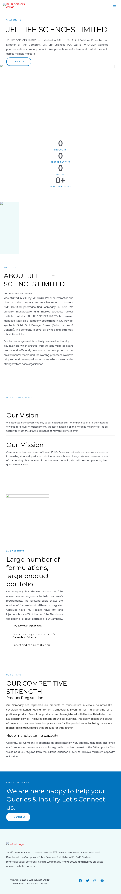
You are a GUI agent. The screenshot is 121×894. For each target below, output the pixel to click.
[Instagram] (94, 880)
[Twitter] (87, 880)
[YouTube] (102, 880)
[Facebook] (80, 880)
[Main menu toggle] (114, 5)
